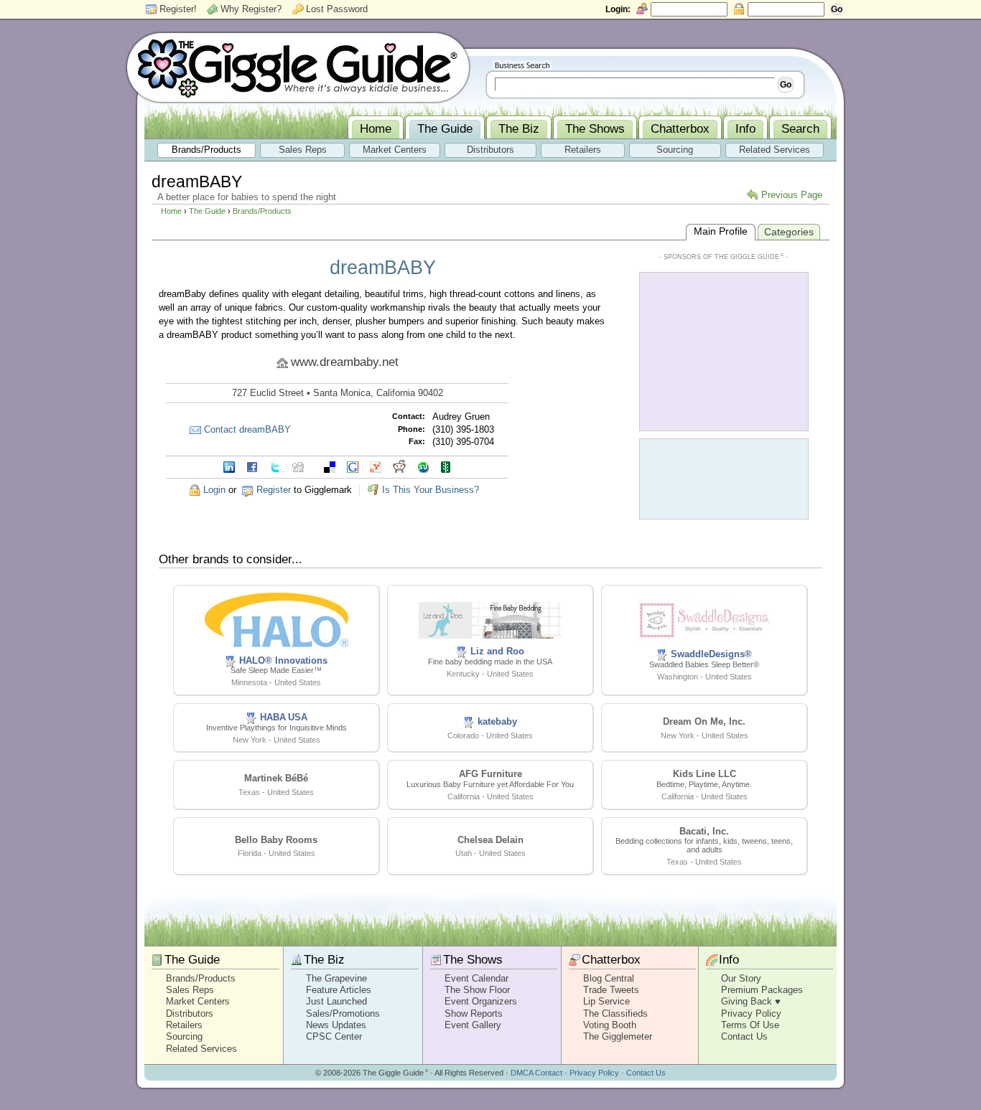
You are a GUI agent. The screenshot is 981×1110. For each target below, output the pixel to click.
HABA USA (283, 717)
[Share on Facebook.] (252, 466)
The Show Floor (477, 989)
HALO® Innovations (283, 660)
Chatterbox (611, 959)
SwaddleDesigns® (711, 654)
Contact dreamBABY (247, 429)
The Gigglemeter (617, 1036)
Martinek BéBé (276, 778)
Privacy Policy (751, 1013)
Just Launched (336, 1001)
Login (214, 489)
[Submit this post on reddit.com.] (399, 466)
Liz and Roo (497, 651)
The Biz (324, 959)
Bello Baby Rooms (276, 839)
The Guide (207, 211)
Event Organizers (481, 1001)
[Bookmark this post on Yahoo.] (375, 466)
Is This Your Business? (430, 489)
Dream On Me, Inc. (704, 721)
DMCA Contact (536, 1072)
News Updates (336, 1025)
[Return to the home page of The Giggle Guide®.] (298, 67)
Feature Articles (338, 989)
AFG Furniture (490, 773)
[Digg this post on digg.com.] (298, 466)
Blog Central (608, 978)
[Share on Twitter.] (275, 466)
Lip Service (606, 1001)
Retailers (184, 1025)
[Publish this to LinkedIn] (229, 466)
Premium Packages (762, 989)
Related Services (201, 1048)
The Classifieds (615, 1013)
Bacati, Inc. (704, 831)
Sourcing (184, 1036)
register (273, 489)
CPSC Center (334, 1036)
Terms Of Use (750, 1025)
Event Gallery (473, 1025)
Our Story (741, 978)
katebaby (497, 721)
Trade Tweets (611, 989)
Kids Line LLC (704, 773)
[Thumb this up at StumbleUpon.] (423, 466)
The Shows (473, 959)
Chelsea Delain (490, 839)
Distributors (189, 1013)
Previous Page (791, 194)
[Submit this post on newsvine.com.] (446, 466)
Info (729, 959)
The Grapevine (336, 978)
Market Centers (198, 1001)
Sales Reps (190, 989)
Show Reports (474, 1013)
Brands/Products (262, 211)
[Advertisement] (724, 350)
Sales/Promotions (343, 1013)
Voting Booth (609, 1025)
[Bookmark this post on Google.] (352, 466)
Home (171, 211)
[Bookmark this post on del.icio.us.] (329, 466)
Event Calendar (476, 978)
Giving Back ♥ (751, 1001)
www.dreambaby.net (345, 362)
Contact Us (744, 1036)
